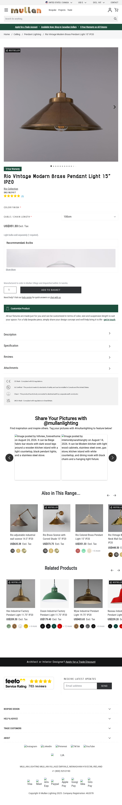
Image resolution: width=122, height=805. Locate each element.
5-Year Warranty (13, 169)
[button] (51, 166)
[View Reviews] (61, 196)
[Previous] (109, 495)
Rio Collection (11, 188)
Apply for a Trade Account (26, 27)
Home (7, 34)
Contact (114, 2)
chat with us (55, 297)
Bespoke (52, 10)
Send (104, 686)
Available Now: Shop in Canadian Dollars (59, 27)
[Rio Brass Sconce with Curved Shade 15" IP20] (57, 518)
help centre (27, 297)
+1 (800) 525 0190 (61, 771)
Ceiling (17, 34)
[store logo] (26, 10)
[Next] (115, 495)
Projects (61, 10)
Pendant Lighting (32, 34)
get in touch (109, 319)
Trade (69, 10)
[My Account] (109, 10)
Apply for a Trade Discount (80, 661)
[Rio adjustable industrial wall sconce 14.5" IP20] (24, 518)
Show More (11, 269)
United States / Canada (59, 2)
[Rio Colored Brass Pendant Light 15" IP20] (89, 518)
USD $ (80, 2)
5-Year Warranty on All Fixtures (93, 27)
